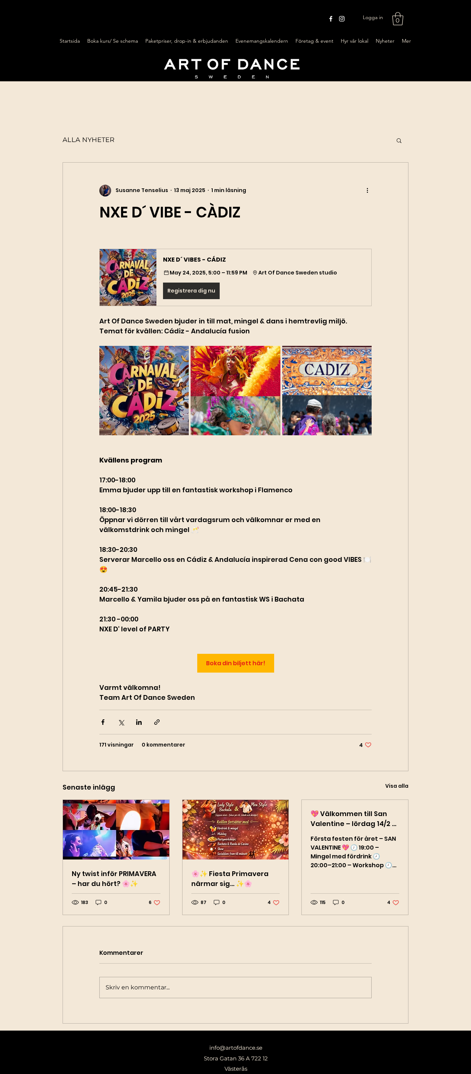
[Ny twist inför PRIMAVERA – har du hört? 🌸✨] (116, 829)
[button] (397, 18)
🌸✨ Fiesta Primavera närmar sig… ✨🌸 (230, 878)
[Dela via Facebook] (102, 722)
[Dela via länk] (156, 722)
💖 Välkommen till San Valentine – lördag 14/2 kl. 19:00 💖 (355, 819)
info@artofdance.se (235, 1047)
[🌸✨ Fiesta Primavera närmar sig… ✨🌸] (236, 829)
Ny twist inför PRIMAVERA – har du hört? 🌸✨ (114, 878)
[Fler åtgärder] (367, 190)
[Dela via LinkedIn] (138, 722)
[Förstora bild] (144, 390)
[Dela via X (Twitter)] (120, 722)
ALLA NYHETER (88, 140)
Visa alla (396, 786)
